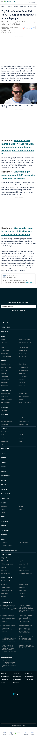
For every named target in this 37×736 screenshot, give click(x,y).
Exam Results (4, 424)
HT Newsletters (29, 676)
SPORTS (3, 503)
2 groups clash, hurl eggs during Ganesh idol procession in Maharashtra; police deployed (9, 628)
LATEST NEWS (5, 322)
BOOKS (3, 517)
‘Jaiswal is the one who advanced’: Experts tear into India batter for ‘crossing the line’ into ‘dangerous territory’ (26, 618)
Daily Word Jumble (6, 545)
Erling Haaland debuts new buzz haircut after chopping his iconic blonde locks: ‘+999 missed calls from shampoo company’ (25, 629)
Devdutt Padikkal (23, 347)
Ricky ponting (22, 567)
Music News (4, 396)
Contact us (16, 673)
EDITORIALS (4, 489)
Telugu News (4, 593)
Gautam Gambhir (23, 564)
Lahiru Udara (22, 356)
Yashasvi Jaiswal (22, 350)
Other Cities (21, 385)
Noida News (21, 379)
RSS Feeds (16, 682)
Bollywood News (5, 393)
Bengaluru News (5, 364)
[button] (2, 2)
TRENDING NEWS (6, 554)
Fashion (3, 435)
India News (23, 6)
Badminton (4, 506)
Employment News (23, 421)
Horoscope (4, 410)
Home (3, 6)
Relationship (4, 441)
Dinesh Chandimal (6, 356)
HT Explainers (22, 596)
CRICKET (3, 336)
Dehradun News (23, 367)
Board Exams (22, 418)
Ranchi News (4, 385)
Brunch (20, 432)
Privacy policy (5, 676)
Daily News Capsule (7, 306)
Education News (23, 424)
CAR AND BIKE (5, 494)
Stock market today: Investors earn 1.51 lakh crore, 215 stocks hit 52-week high (17, 231)
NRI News (4, 596)
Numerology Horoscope (25, 573)
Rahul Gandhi (4, 561)
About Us (3, 673)
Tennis (20, 509)
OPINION (3, 485)
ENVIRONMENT (5, 476)
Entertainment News (6, 590)
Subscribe (32, 2)
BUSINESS (4, 458)
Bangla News (22, 590)
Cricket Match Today (24, 339)
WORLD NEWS (5, 327)
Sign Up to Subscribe (18, 311)
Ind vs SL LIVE (22, 353)
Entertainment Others (24, 402)
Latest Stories (6, 602)
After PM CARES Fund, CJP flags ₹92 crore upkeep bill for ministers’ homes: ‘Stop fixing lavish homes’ (26, 608)
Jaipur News (21, 373)
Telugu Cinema (22, 587)
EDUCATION (4, 415)
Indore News (4, 373)
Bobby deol (4, 570)
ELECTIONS (4, 526)
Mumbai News (5, 379)
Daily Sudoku (4, 542)
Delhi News (4, 370)
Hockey (3, 509)
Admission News (5, 418)
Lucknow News (22, 376)
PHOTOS (3, 462)
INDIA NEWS (5, 331)
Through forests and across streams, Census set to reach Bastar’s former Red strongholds (9, 639)
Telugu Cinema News (6, 399)
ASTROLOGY (4, 407)
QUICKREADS (5, 530)
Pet (2, 444)
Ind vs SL (3, 567)
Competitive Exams (6, 421)
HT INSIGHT (4, 521)
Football (20, 506)
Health (3, 438)
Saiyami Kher (22, 561)
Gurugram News (23, 370)
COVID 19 (4, 535)
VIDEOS (3, 467)
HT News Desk (7, 30)
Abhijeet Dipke (5, 558)
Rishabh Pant (4, 353)
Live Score (4, 342)
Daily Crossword (23, 542)
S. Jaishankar (22, 558)
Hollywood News (23, 393)
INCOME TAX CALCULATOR (9, 550)
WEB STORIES (5, 448)
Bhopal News (22, 364)
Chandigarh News (6, 367)
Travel (20, 441)
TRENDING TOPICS (6, 578)
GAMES (3, 539)
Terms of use (28, 673)
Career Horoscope (23, 570)
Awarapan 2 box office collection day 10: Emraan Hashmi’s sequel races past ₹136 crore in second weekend (9, 618)
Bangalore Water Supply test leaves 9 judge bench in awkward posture (26, 646)
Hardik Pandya (5, 350)
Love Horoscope (5, 573)
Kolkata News (4, 376)
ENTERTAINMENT (6, 390)
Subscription (4, 679)
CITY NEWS (4, 361)
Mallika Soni (11, 32)
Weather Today (17, 676)
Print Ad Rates (17, 679)
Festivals (20, 435)
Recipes (20, 438)
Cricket (16, 6)
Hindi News (21, 593)
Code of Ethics (29, 679)
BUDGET (3, 471)
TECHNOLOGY (5, 498)
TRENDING (4, 453)
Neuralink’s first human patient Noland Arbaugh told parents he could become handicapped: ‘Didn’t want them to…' (17, 147)
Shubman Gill (4, 347)
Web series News (5, 402)
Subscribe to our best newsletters (18, 302)
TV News (20, 399)
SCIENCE (3, 480)
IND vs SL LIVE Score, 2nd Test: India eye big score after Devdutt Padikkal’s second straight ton (9, 663)
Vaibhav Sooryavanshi (7, 564)
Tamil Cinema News (23, 396)
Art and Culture (5, 432)
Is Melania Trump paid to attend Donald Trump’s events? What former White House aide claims (26, 639)
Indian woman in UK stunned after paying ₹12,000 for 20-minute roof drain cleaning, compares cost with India (9, 648)
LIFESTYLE (4, 428)
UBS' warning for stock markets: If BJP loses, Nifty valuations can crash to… (18, 175)
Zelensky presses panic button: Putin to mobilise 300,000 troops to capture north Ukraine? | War (9, 608)
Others (3, 512)
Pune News (21, 382)
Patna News (4, 382)
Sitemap (3, 682)
